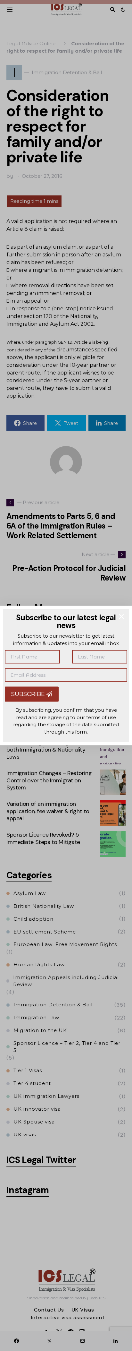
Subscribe (28, 694)
